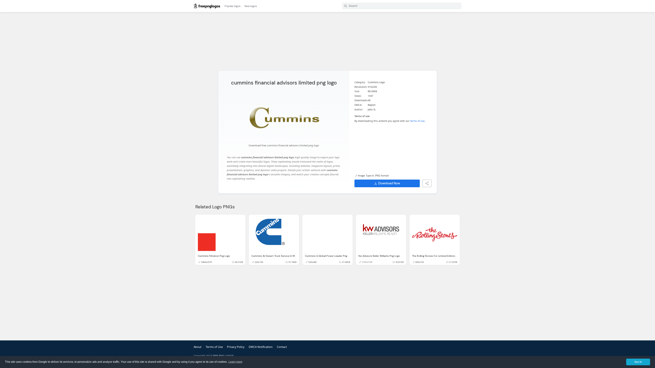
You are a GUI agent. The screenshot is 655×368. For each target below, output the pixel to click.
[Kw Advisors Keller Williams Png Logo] (381, 234)
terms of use (417, 120)
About (197, 347)
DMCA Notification (261, 347)
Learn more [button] (235, 361)
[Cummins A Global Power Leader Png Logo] (327, 234)
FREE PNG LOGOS (223, 355)
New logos (251, 6)
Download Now (389, 183)
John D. (372, 109)
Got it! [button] (638, 362)
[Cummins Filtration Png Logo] (220, 234)
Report (371, 104)
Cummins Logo (376, 82)
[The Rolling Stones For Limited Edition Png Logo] (434, 234)
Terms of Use (214, 347)
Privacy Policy (235, 347)
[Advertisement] (327, 43)
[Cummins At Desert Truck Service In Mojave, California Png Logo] (273, 234)
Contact (282, 347)
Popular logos (233, 6)
